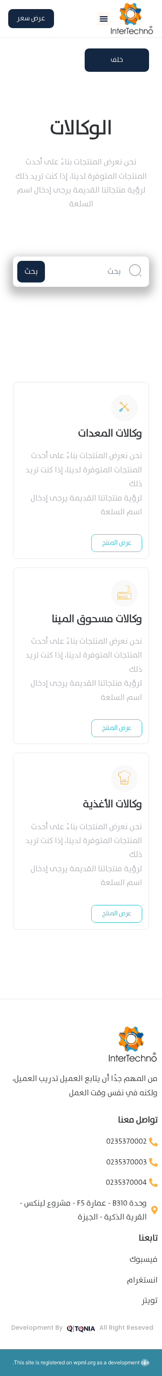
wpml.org (84, 1362)
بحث (31, 272)
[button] (103, 18)
